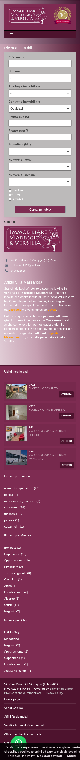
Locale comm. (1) (16, 664)
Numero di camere (22, 175)
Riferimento (17, 57)
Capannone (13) (15, 554)
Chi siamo (11, 742)
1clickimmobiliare (61, 688)
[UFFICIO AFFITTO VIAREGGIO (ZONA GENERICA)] (16, 433)
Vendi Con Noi (13, 708)
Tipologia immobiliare (24, 86)
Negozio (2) (12, 611)
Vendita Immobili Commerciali (24, 725)
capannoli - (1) (14, 526)
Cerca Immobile (40, 209)
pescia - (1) (12, 494)
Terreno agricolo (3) (17, 573)
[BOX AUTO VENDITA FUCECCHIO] (16, 391)
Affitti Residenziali (16, 716)
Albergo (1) (11, 598)
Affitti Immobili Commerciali (22, 734)
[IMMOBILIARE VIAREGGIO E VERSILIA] (40, 15)
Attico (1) (10, 585)
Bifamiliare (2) (13, 566)
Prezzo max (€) (19, 130)
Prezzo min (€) (19, 116)
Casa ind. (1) (13, 579)
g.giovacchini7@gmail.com (26, 265)
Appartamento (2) (16, 651)
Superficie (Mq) (20, 144)
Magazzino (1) (14, 638)
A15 (31, 451)
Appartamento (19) (17, 560)
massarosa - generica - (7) (22, 501)
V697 (32, 406)
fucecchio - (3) (14, 513)
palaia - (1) (11, 520)
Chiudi (72, 755)
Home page (12, 699)
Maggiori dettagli (49, 755)
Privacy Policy (53, 693)
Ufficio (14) (11, 632)
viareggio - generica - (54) (21, 488)
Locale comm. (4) (16, 592)
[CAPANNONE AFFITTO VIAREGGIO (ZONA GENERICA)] (16, 457)
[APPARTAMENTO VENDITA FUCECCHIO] (16, 412)
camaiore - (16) (14, 507)
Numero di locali (20, 159)
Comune (15, 71)
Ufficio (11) (11, 605)
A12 (31, 427)
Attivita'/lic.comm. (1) (18, 670)
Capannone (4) (14, 658)
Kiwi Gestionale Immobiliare (23, 693)
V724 (32, 385)
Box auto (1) (12, 547)
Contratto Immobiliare (24, 101)
